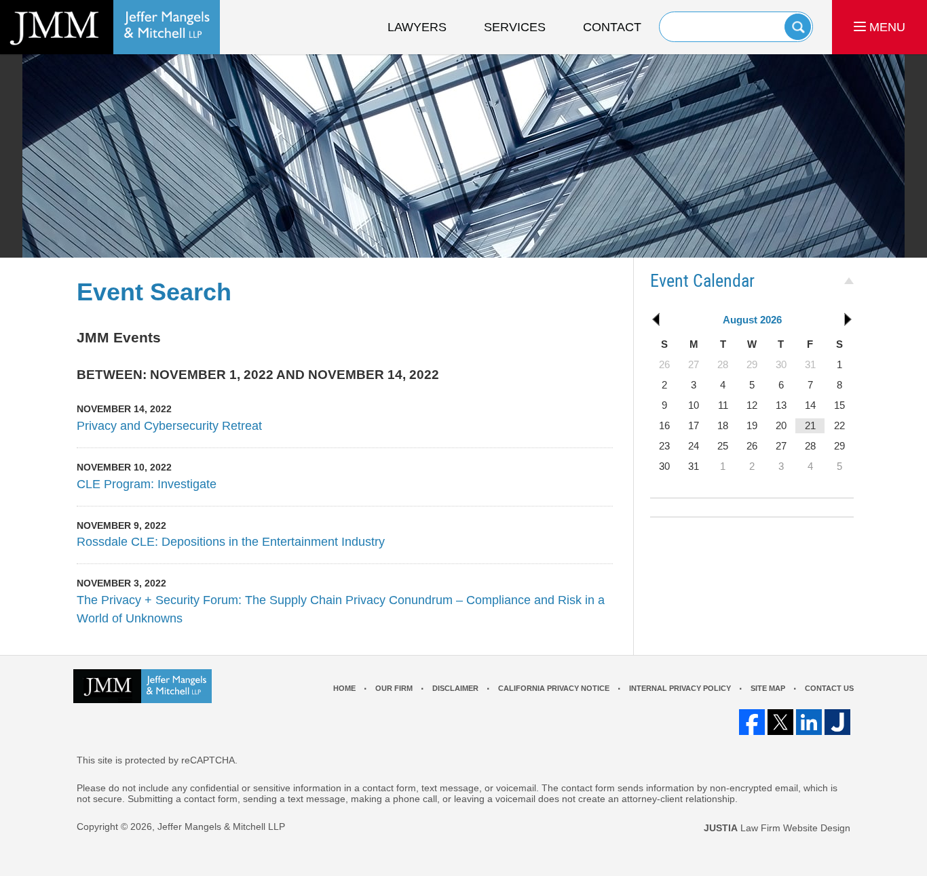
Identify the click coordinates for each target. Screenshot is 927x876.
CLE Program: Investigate (146, 484)
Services (515, 27)
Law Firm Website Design (777, 827)
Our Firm (394, 688)
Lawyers (417, 27)
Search (797, 27)
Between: (112, 374)
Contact (612, 27)
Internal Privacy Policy (680, 688)
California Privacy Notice (553, 688)
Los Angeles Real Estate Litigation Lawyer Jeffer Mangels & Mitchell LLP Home (110, 27)
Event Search (154, 292)
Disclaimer (455, 688)
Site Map (768, 688)
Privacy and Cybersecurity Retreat (169, 426)
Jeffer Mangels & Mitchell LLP (221, 826)
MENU (885, 27)
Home (344, 688)
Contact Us (829, 688)
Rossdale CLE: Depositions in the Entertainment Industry (231, 542)
